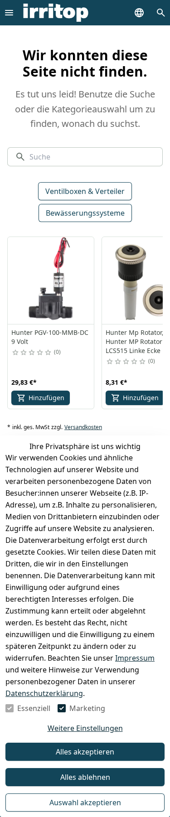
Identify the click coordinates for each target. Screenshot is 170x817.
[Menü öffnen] (9, 13)
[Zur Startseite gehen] (56, 12)
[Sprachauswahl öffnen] (139, 13)
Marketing (87, 708)
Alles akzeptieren (85, 752)
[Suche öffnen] (161, 13)
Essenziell (33, 708)
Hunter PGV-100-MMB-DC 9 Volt (49, 337)
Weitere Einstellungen (85, 728)
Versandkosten (83, 427)
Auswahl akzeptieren (85, 802)
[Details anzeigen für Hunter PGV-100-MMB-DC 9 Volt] (51, 280)
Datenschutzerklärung (44, 693)
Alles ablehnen (85, 777)
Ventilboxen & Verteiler (85, 191)
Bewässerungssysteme (85, 213)
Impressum (135, 658)
